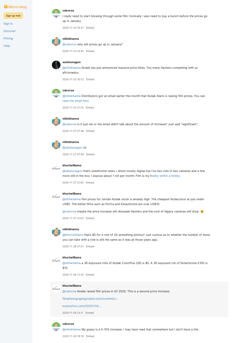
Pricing (8, 38)
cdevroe (68, 10)
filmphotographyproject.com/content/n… (90, 298)
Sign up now (13, 15)
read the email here (75, 101)
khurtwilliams (71, 165)
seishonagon (71, 62)
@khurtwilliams (72, 235)
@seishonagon (72, 147)
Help (7, 45)
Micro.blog (18, 7)
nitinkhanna (70, 38)
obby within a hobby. (166, 176)
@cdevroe (69, 44)
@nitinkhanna (71, 67)
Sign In (8, 23)
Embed (90, 27)
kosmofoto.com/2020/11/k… (81, 306)
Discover (10, 31)
